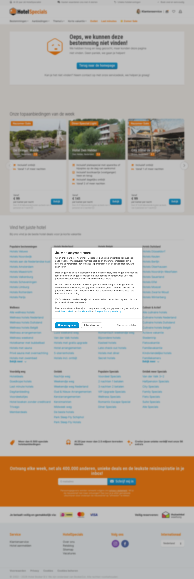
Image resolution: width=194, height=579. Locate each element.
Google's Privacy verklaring (108, 311)
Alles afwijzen (91, 325)
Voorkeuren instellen (126, 325)
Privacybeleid (66, 311)
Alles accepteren (67, 325)
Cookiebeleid (84, 311)
